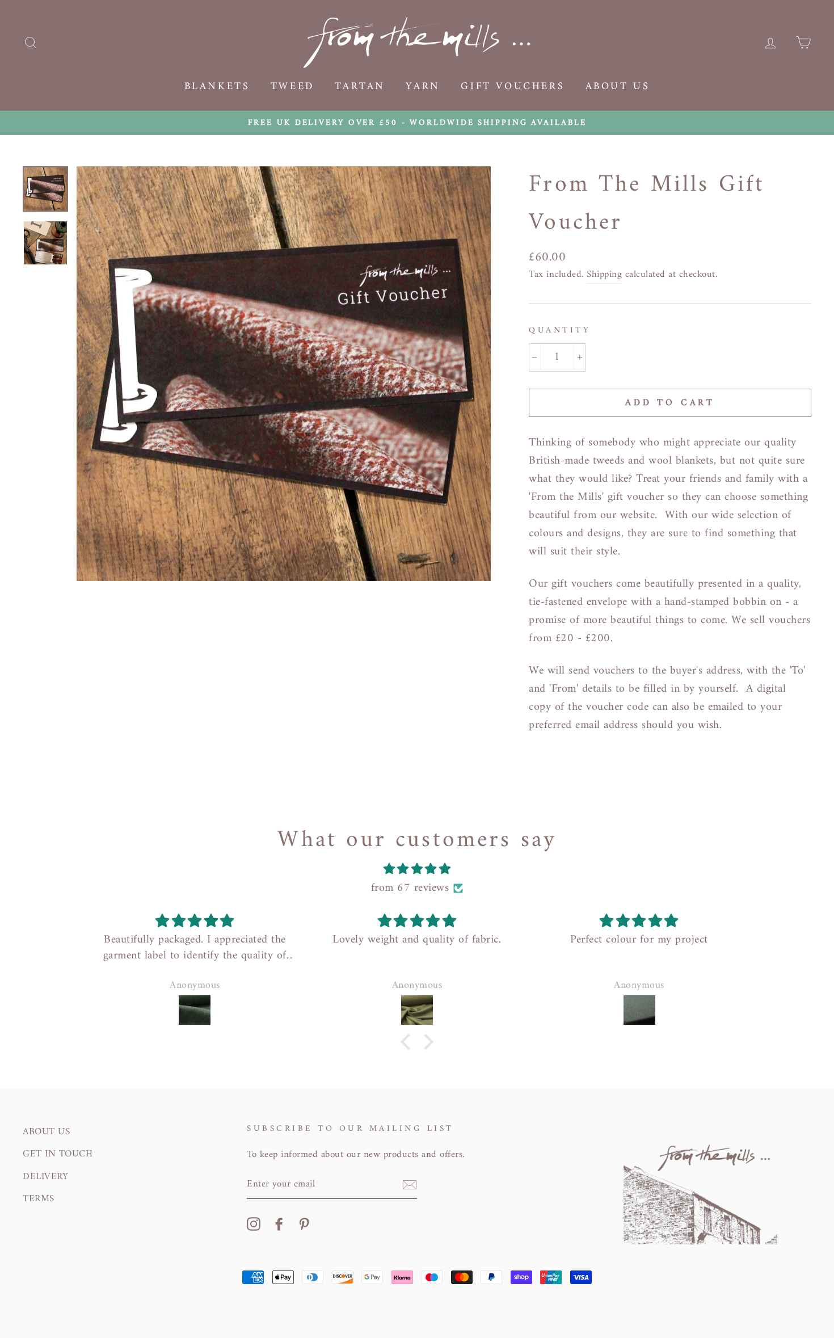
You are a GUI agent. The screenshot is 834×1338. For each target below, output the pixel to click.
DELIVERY (45, 1176)
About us (618, 86)
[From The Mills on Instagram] (253, 1223)
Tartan (360, 86)
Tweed (292, 86)
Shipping (604, 275)
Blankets (217, 86)
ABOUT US (46, 1132)
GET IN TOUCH (57, 1154)
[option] (417, 122)
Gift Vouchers (513, 86)
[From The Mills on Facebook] (279, 1223)
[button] (408, 1042)
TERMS (38, 1198)
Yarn (423, 86)
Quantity (560, 331)
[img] (417, 870)
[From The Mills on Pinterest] (304, 1223)
